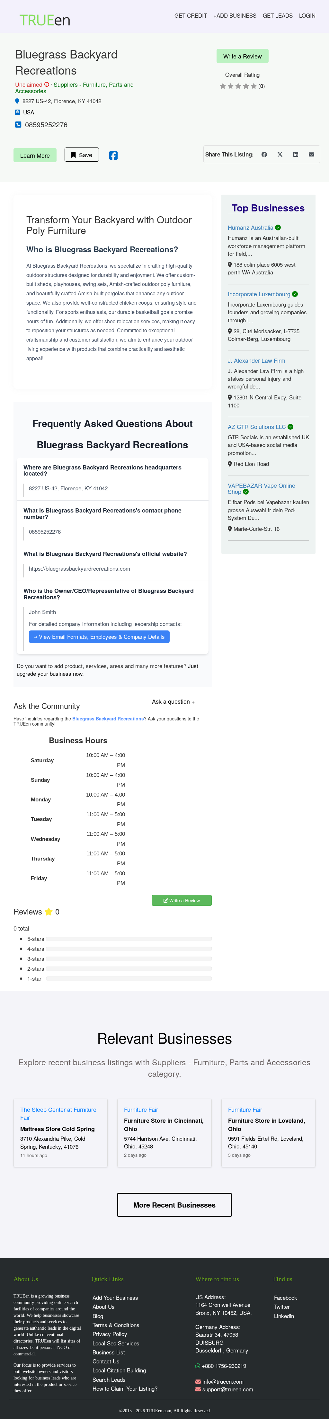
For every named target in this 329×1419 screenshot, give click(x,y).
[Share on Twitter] (280, 154)
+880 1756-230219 (223, 1365)
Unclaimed (31, 84)
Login (307, 15)
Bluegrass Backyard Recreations (108, 718)
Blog (98, 1316)
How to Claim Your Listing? (125, 1388)
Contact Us (106, 1361)
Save (84, 154)
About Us (104, 1306)
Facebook (285, 1297)
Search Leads (109, 1379)
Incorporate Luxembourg (260, 294)
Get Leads (278, 15)
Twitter (282, 1306)
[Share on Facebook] (264, 154)
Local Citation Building (119, 1370)
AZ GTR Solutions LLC (258, 426)
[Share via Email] (311, 154)
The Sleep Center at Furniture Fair (58, 1113)
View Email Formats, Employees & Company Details (99, 636)
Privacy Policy (110, 1334)
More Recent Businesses (174, 1205)
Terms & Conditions (116, 1325)
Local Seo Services (116, 1343)
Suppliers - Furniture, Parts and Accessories (74, 87)
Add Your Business (115, 1297)
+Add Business (234, 15)
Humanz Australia (251, 227)
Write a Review (242, 56)
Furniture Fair (141, 1109)
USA (28, 112)
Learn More (35, 155)
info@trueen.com (223, 1381)
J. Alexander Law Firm (256, 360)
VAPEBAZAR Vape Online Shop (261, 488)
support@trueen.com (227, 1389)
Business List (109, 1352)
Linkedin (284, 1316)
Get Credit (190, 15)
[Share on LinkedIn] (295, 154)
